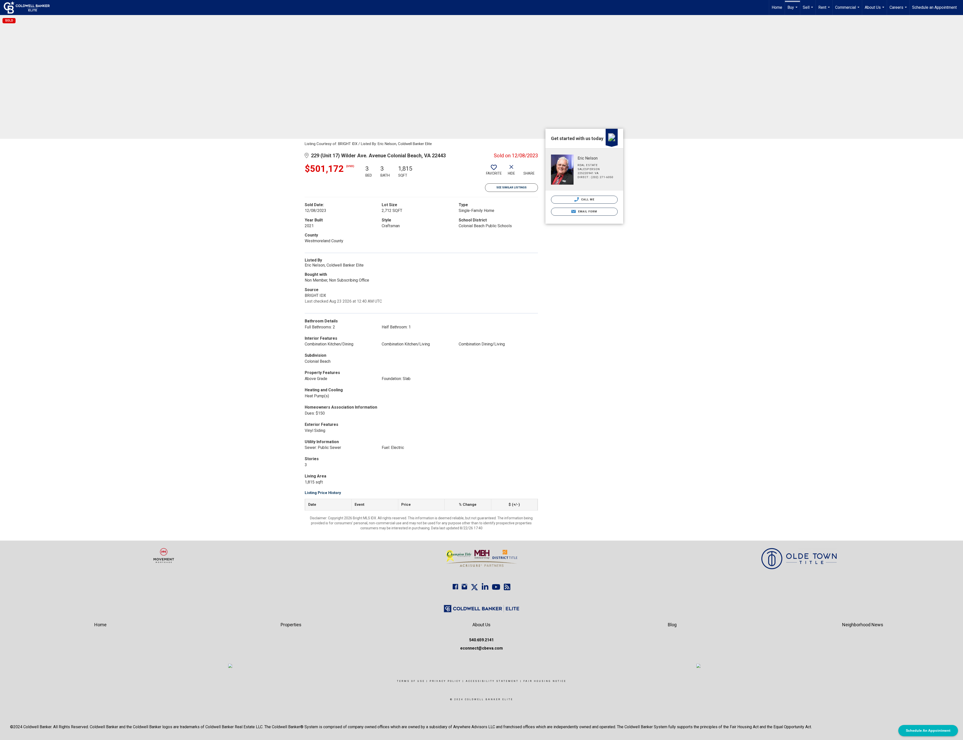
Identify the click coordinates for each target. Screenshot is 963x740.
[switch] (494, 171)
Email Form (587, 211)
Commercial (848, 10)
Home (777, 7)
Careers (899, 10)
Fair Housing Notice (544, 681)
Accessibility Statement (492, 681)
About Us (875, 10)
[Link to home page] (29, 7)
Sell (808, 10)
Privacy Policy (445, 681)
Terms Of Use (411, 681)
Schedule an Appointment (934, 7)
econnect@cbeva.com (481, 648)
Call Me (587, 199)
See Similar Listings (511, 187)
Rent (824, 10)
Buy (793, 10)
